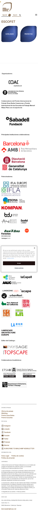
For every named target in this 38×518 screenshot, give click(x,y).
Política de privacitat (8, 458)
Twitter (6, 439)
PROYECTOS (28, 34)
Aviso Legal (5, 456)
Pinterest (7, 442)
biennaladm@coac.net (8, 509)
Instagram (7, 426)
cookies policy (10, 258)
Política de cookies (17, 456)
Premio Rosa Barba (7, 415)
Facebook (7, 432)
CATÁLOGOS (9, 34)
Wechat (6, 445)
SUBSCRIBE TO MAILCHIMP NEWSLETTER (19, 448)
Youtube (7, 435)
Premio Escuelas (7, 417)
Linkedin (7, 429)
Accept (19, 263)
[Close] (34, 248)
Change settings (19, 268)
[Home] (3, 7)
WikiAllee (4, 413)
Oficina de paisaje (7, 411)
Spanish (4, 15)
